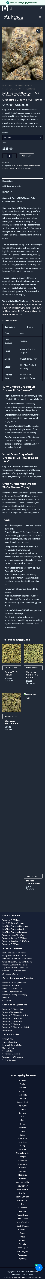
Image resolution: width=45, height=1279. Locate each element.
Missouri (22, 1167)
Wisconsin (22, 1255)
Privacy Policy (7, 1039)
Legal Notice (7, 1030)
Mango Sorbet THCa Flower (17, 311)
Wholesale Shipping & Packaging (14, 994)
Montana (22, 1171)
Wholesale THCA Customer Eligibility (16, 1027)
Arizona (22, 1087)
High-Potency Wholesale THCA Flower (17, 959)
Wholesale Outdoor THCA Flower (15, 938)
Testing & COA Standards (12, 1012)
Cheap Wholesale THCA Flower (14, 956)
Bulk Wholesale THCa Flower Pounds (20, 94)
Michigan (22, 1156)
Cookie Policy (7, 1051)
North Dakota (22, 1200)
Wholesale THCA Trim (10, 944)
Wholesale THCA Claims (11, 1024)
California (22, 1094)
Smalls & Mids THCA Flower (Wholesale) (17, 962)
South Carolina (22, 1222)
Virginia (22, 1244)
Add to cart (26, 156)
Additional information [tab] (12, 186)
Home (4, 86)
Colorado (22, 1098)
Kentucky (22, 1138)
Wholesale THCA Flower (11, 920)
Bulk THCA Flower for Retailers (14, 929)
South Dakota (23, 1226)
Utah (22, 1236)
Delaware (22, 1105)
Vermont (22, 1240)
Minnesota (22, 1160)
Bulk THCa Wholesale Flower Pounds (18, 93)
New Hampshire (22, 1182)
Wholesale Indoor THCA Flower (14, 935)
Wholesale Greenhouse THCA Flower (16, 941)
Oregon (22, 1211)
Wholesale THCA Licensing (12, 1018)
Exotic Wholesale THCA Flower (14, 953)
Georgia (22, 1113)
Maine (22, 1146)
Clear (4, 142)
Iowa (23, 1131)
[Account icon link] (11, 8)
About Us (5, 997)
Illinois (22, 1124)
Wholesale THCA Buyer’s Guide (14, 982)
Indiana (22, 1127)
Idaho (22, 1120)
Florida (22, 1109)
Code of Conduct (9, 1060)
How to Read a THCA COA (12, 988)
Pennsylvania (22, 1215)
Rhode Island (22, 1218)
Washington (23, 1247)
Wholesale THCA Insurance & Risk (15, 1015)
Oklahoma (22, 1207)
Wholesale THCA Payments (12, 1021)
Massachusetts (22, 1153)
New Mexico (22, 1189)
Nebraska (22, 1175)
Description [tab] (7, 181)
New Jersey (23, 1186)
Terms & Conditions (10, 1042)
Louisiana (22, 1142)
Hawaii (22, 1116)
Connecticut (22, 1102)
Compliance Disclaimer (11, 1054)
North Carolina (22, 1196)
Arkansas (22, 1091)
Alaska (22, 1084)
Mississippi (22, 1164)
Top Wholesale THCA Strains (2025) (15, 968)
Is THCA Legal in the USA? (12, 991)
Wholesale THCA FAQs (10, 985)
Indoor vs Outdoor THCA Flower (14, 965)
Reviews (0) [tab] (7, 191)
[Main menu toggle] (40, 17)
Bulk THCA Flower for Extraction (14, 932)
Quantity (5, 132)
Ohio (22, 1204)
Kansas (22, 1135)
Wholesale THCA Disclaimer (12, 1057)
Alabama (22, 1080)
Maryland (22, 1149)
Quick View (12, 660)
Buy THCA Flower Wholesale (13, 923)
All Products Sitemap (10, 974)
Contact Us (6, 1000)
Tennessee (22, 1229)
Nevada (22, 1178)
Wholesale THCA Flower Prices (14, 971)
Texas (22, 1233)
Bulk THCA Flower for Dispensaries (15, 926)
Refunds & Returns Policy (12, 1045)
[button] (41, 8)
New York (22, 1193)
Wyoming (23, 1258)
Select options (11, 667)
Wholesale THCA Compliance (13, 1009)
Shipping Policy (8, 1048)
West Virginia (22, 1251)
